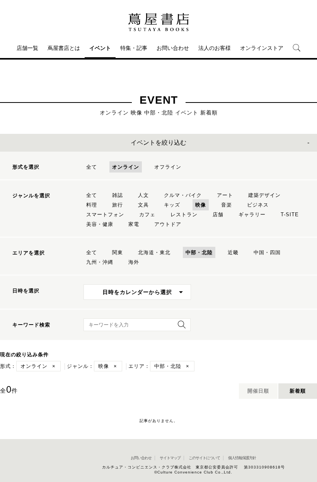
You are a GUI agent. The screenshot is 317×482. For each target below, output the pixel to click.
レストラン (184, 214)
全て (91, 167)
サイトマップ (170, 458)
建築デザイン (264, 195)
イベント (100, 48)
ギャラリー (252, 214)
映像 (200, 205)
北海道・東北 (154, 252)
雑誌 (117, 195)
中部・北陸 (199, 252)
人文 (143, 195)
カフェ (147, 214)
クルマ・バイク (183, 195)
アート (225, 195)
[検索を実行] (180, 327)
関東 (117, 252)
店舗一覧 (27, 48)
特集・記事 (133, 48)
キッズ (172, 205)
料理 (91, 205)
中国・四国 (267, 252)
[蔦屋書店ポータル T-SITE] (158, 22)
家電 (133, 224)
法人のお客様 (214, 48)
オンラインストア (261, 48)
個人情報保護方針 (242, 458)
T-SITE (290, 214)
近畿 (233, 252)
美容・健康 (99, 224)
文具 (143, 205)
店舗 (218, 214)
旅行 (117, 205)
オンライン (125, 167)
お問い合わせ (173, 48)
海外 (133, 262)
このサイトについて (204, 458)
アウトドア (167, 224)
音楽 (226, 205)
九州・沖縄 (99, 262)
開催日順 (258, 391)
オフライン (167, 167)
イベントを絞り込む (158, 142)
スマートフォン (105, 214)
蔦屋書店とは (64, 48)
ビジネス (258, 205)
